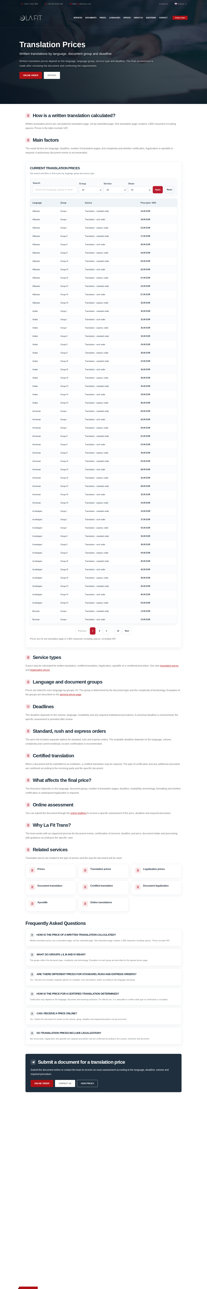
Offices (127, 18)
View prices (87, 1083)
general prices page (70, 694)
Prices (103, 18)
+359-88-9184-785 (55, 4)
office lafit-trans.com (81, 4)
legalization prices (40, 670)
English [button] (181, 4)
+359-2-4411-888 (30, 4)
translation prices (169, 665)
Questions (151, 18)
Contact (163, 18)
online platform (78, 813)
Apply (157, 189)
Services (77, 18)
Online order (180, 18)
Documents (91, 18)
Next (127, 631)
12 (118, 631)
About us (138, 18)
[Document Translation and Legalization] (30, 17)
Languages (114, 18)
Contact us (163, 4)
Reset (169, 189)
